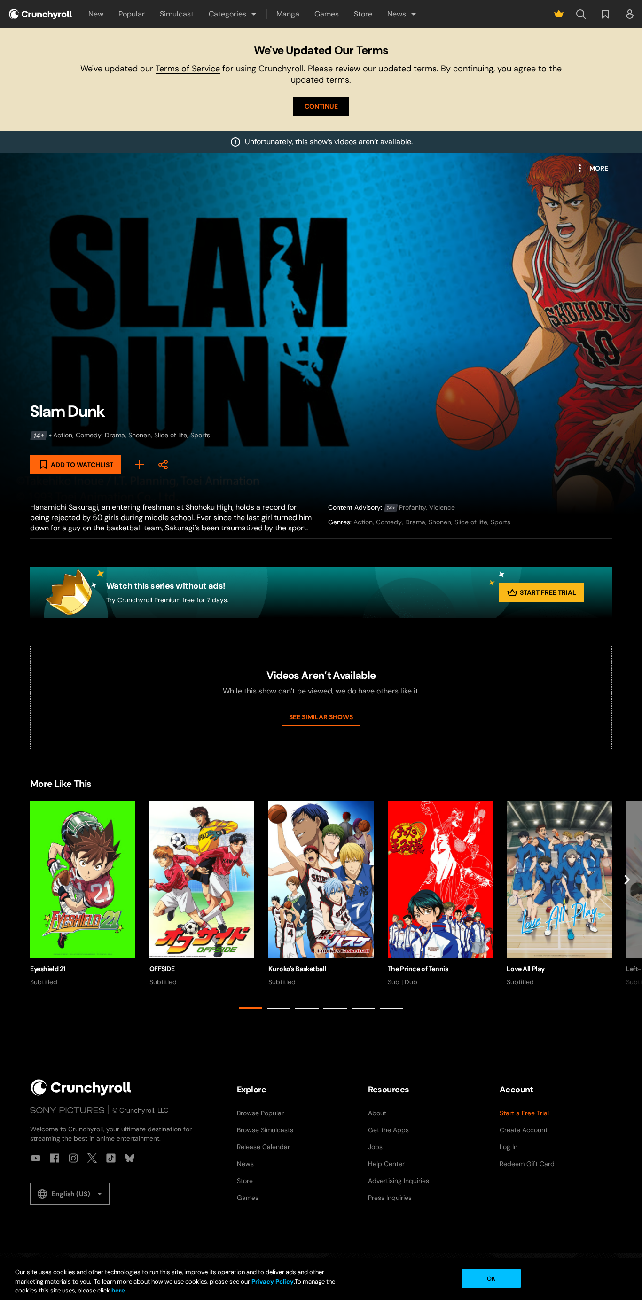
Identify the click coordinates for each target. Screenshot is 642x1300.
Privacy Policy (272, 1281)
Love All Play (526, 969)
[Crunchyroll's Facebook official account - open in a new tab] (54, 1158)
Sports (200, 435)
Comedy (89, 435)
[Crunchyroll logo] (40, 14)
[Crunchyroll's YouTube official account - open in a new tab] (35, 1158)
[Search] (581, 14)
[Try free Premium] (559, 14)
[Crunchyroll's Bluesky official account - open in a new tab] (129, 1158)
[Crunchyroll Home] (81, 1087)
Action (62, 435)
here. (118, 1290)
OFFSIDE (162, 969)
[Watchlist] (605, 14)
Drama (115, 435)
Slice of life (170, 435)
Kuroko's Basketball (297, 969)
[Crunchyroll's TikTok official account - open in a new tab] (111, 1158)
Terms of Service (188, 68)
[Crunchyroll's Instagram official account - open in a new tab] (73, 1158)
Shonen (139, 435)
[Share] (163, 464)
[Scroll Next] (627, 907)
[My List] (139, 464)
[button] (233, 14)
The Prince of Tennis (418, 969)
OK (491, 1278)
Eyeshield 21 (47, 969)
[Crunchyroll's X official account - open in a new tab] (92, 1158)
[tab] (250, 1008)
